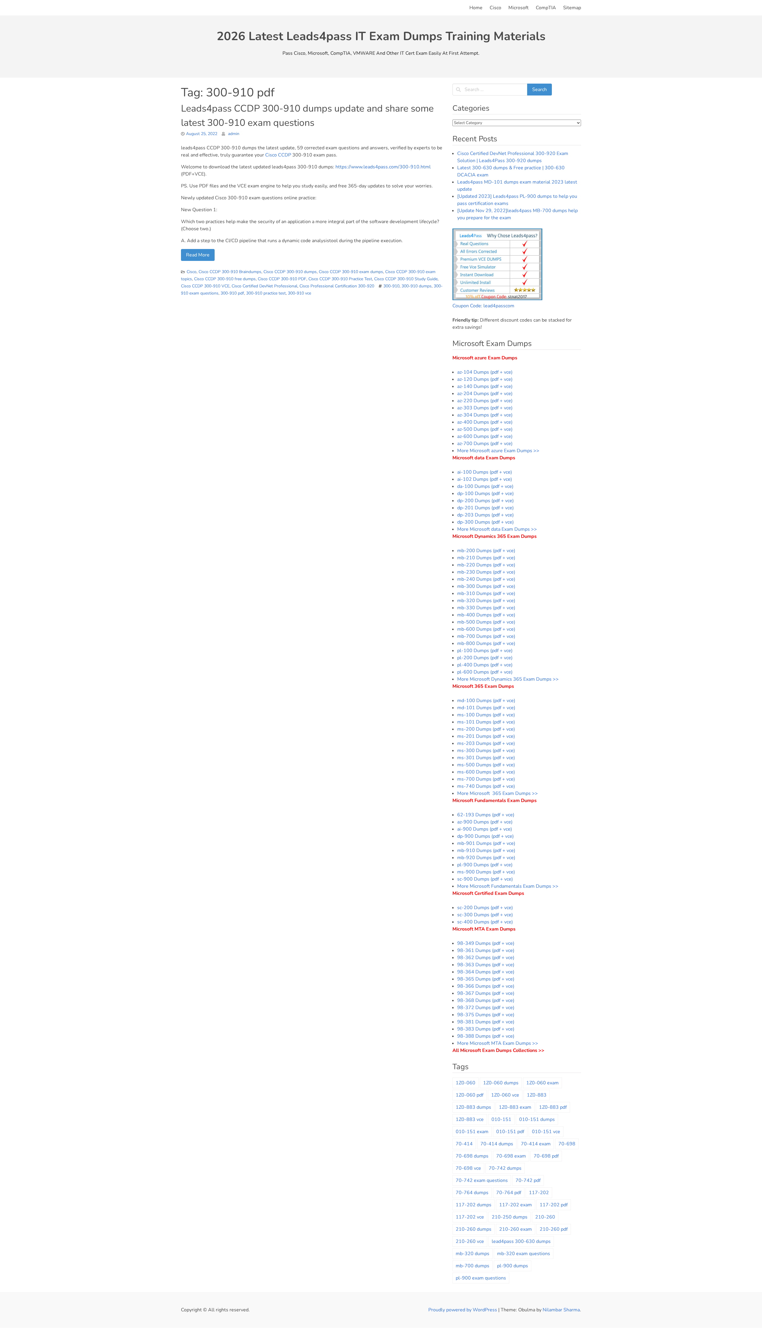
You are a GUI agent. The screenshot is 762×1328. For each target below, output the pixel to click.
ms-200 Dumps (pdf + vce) (486, 729)
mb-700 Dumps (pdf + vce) (486, 636)
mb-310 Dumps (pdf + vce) (486, 593)
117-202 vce (470, 1217)
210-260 (545, 1217)
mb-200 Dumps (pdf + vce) (486, 550)
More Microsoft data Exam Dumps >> (497, 529)
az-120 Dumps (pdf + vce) (485, 379)
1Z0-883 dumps (473, 1107)
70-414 (464, 1144)
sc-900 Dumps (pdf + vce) (485, 879)
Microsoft (518, 7)
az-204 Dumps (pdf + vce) (485, 393)
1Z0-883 (536, 1095)
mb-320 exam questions (523, 1253)
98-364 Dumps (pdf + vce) (485, 972)
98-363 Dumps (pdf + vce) (485, 964)
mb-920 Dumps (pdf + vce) (486, 857)
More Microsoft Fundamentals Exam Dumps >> (507, 886)
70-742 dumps (505, 1168)
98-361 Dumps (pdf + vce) (485, 950)
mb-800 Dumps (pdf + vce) (486, 643)
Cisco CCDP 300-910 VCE (205, 286)
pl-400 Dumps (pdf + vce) (485, 665)
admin (233, 134)
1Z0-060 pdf (469, 1095)
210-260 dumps (473, 1229)
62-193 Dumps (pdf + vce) (485, 815)
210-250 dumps (509, 1217)
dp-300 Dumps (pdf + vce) (485, 522)
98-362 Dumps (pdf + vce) (485, 957)
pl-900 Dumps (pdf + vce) (485, 865)
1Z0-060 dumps (501, 1083)
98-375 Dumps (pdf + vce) (485, 1014)
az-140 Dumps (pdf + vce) (485, 386)
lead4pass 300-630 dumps (521, 1241)
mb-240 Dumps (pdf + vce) (486, 579)
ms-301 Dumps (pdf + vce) (486, 757)
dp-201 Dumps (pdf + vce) (485, 508)
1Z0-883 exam (515, 1107)
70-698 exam (511, 1156)
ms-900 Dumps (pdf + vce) (486, 872)
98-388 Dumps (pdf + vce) (485, 1036)
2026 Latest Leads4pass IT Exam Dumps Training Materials (381, 36)
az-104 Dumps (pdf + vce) (485, 372)
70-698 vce (468, 1168)
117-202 (539, 1192)
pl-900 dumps (512, 1266)
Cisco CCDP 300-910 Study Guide (406, 279)
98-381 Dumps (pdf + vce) (485, 1022)
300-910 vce (299, 293)
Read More (198, 255)
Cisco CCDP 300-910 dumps (290, 272)
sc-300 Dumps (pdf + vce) (485, 915)
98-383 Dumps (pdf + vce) (485, 1029)
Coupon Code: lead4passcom (483, 306)
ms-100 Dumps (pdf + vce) (486, 715)
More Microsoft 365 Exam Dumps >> (497, 793)
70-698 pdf (546, 1156)
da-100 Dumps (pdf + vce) (485, 486)
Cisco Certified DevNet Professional (264, 286)
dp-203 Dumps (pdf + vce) (485, 515)
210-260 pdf (554, 1229)
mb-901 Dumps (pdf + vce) (486, 843)
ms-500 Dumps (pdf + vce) (486, 765)
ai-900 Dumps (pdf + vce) (484, 829)
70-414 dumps (496, 1144)
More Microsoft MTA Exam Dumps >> (498, 1043)
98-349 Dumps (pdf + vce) (485, 943)
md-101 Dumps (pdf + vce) (486, 707)
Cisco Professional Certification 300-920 (336, 286)
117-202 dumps (473, 1205)
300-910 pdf (232, 293)
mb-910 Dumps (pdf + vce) (486, 850)
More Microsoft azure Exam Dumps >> (498, 450)
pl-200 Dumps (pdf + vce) (485, 657)
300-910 (391, 286)
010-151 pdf (510, 1131)
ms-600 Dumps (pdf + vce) (486, 772)
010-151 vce (546, 1131)
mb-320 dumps (472, 1253)
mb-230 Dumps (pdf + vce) (486, 572)
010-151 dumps (537, 1119)
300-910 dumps (417, 286)
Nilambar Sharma (561, 1310)
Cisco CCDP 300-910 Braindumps (230, 272)
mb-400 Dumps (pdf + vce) (486, 615)
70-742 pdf (528, 1180)
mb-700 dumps (472, 1266)
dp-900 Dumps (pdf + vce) (485, 836)
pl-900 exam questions (481, 1278)
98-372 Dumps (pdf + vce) (485, 1007)
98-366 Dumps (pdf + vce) (485, 986)
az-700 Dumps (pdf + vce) (485, 443)
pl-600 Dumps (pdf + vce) (485, 672)
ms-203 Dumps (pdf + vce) (486, 743)
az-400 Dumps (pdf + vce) (485, 422)
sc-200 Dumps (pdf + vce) (485, 907)
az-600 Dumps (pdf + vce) (485, 436)
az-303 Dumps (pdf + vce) (485, 408)
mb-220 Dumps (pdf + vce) (486, 565)
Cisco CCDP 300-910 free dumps (225, 279)
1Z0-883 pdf (553, 1107)
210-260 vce (470, 1241)
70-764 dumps (472, 1192)
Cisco (495, 7)
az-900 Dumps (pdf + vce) (485, 822)
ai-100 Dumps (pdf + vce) (484, 472)
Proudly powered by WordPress (463, 1310)
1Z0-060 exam (542, 1083)
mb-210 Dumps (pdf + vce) (486, 558)
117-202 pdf (554, 1205)
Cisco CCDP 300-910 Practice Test (340, 279)
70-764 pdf (508, 1192)
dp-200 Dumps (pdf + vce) (485, 500)
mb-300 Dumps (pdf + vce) (486, 586)
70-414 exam (536, 1144)
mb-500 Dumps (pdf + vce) (486, 622)
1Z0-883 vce (470, 1119)
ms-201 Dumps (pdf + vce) (486, 736)
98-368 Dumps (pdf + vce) (485, 1000)
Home (476, 7)
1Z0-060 (465, 1083)
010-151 (501, 1119)
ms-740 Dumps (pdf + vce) (486, 786)
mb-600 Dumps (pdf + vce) (486, 629)
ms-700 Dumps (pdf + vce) (486, 779)
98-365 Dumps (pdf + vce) (485, 979)
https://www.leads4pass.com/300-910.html (383, 167)
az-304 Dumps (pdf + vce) (485, 415)
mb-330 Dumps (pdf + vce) (486, 608)
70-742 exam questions (482, 1180)
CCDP (284, 155)
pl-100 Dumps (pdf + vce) (485, 650)
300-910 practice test (266, 293)
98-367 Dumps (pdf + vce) (485, 993)
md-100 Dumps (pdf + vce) (486, 700)
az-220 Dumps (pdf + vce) (485, 400)
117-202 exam (515, 1205)
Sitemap (572, 7)
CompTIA (546, 7)
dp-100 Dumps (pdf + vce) (485, 493)
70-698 (566, 1144)
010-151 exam (472, 1131)
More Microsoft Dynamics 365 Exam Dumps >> (508, 679)
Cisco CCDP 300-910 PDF (282, 279)
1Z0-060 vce (505, 1095)
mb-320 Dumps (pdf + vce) (486, 600)
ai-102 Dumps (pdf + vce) (484, 479)
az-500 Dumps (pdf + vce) (485, 429)
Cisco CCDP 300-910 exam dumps (351, 272)
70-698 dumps (472, 1156)
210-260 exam (515, 1229)
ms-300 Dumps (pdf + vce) (486, 750)
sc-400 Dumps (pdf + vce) (485, 922)
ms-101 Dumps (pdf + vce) (486, 722)
